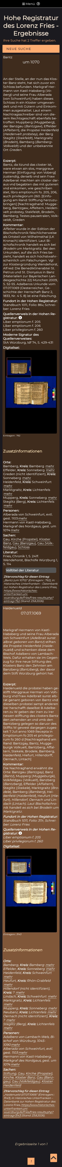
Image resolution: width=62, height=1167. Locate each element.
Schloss (24, 547)
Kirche (8, 1077)
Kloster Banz (25, 1077)
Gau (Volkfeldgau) (26, 1081)
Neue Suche (18, 49)
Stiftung (9, 1073)
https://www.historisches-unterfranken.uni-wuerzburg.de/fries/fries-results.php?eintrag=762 (28, 596)
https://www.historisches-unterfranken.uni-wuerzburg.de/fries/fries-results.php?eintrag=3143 (29, 1110)
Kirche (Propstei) (24, 539)
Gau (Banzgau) (24, 543)
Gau (6, 539)
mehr (49, 466)
